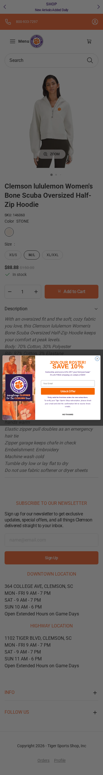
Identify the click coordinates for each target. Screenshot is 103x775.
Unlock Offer (68, 391)
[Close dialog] (97, 358)
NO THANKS (67, 414)
